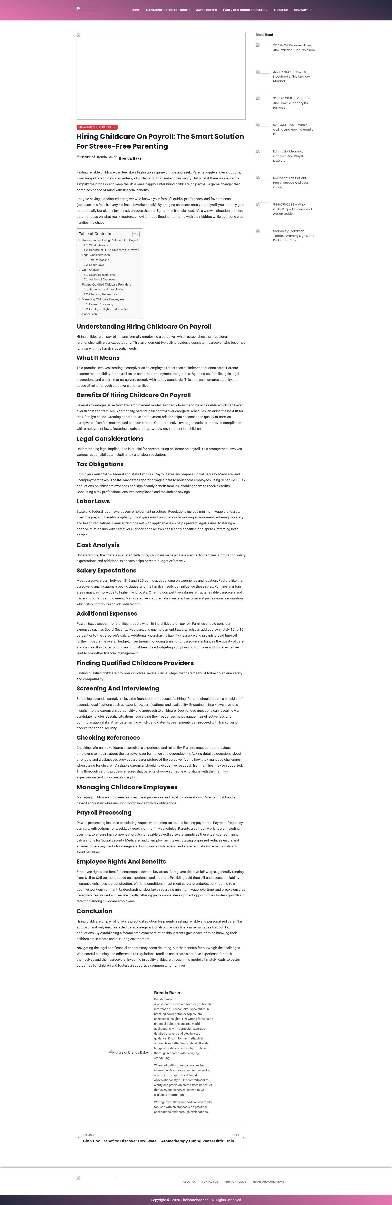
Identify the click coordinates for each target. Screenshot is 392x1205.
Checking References (103, 294)
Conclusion (89, 314)
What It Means (98, 245)
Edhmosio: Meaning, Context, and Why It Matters (288, 156)
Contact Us (303, 10)
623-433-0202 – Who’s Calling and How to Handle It (293, 129)
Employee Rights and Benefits (108, 309)
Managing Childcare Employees (103, 299)
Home (136, 10)
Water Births (206, 10)
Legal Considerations (96, 255)
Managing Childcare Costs (167, 10)
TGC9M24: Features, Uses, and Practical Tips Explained (294, 47)
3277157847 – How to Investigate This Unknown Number (292, 76)
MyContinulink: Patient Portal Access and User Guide (290, 182)
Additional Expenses (102, 279)
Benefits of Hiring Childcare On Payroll (114, 249)
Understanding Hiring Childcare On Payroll (110, 240)
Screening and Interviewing (106, 289)
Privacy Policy (235, 1181)
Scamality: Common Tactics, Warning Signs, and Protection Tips (293, 235)
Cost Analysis (91, 269)
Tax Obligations (99, 259)
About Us (281, 10)
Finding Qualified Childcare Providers (106, 284)
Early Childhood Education (245, 10)
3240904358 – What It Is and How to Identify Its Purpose (291, 103)
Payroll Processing (101, 304)
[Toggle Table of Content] (134, 234)
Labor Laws (96, 264)
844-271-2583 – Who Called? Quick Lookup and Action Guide (292, 209)
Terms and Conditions (268, 1181)
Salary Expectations (102, 274)
